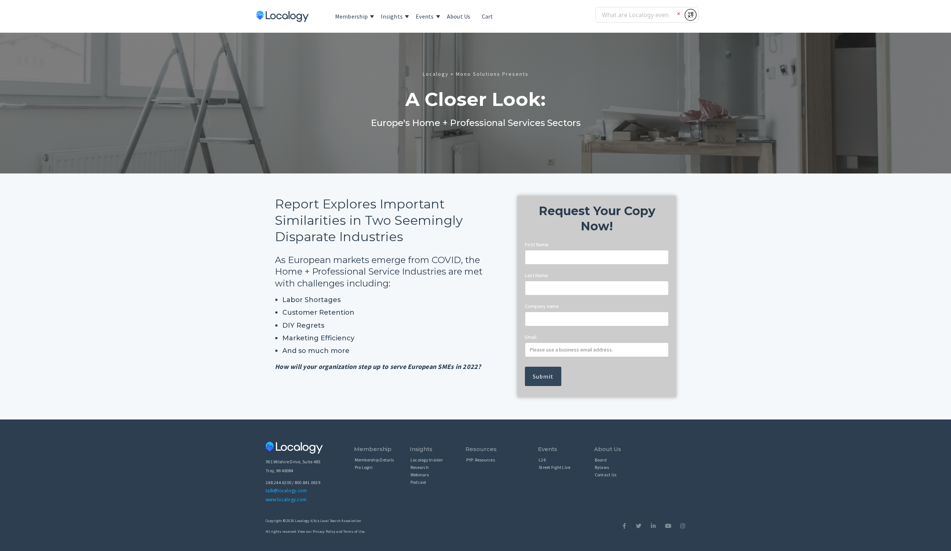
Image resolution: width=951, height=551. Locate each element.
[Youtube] (668, 526)
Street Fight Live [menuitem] (554, 467)
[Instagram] (682, 526)
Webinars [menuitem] (419, 474)
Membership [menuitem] (351, 16)
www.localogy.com (286, 499)
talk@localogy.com (286, 490)
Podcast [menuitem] (418, 482)
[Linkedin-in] (653, 526)
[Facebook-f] (624, 526)
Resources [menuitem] (481, 449)
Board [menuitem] (601, 460)
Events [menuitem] (425, 16)
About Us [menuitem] (459, 16)
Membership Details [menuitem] (374, 460)
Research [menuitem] (419, 467)
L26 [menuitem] (542, 460)
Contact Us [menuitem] (606, 474)
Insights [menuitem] (392, 16)
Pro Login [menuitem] (364, 467)
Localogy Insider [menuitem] (426, 460)
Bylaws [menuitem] (602, 467)
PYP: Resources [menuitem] (480, 460)
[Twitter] (639, 526)
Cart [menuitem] (487, 16)
